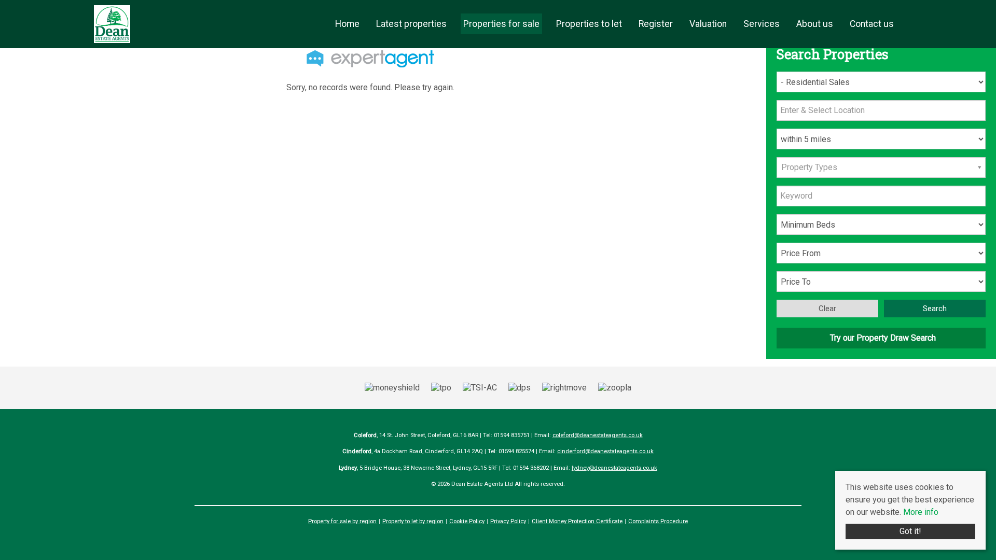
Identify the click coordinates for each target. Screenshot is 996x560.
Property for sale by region (342, 521)
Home (347, 24)
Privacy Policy (508, 521)
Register (656, 24)
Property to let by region (413, 521)
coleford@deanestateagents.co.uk (597, 435)
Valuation (708, 24)
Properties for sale (501, 24)
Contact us (872, 24)
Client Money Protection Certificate (577, 521)
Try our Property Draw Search (881, 338)
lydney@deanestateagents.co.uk (614, 468)
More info (920, 512)
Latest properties (411, 24)
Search (935, 308)
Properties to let (589, 24)
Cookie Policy (467, 521)
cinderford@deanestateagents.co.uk (605, 451)
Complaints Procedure (658, 521)
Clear (827, 308)
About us (814, 24)
